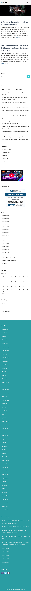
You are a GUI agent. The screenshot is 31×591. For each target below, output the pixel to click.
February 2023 (5, 460)
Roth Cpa (8, 589)
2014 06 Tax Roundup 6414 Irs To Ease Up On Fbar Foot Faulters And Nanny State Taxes (15, 531)
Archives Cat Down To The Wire (9, 260)
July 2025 (4, 364)
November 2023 (5, 428)
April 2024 (4, 418)
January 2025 (5, 386)
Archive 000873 (5, 548)
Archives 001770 (5, 221)
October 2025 (5, 354)
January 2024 (5, 425)
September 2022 (5, 474)
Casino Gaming (5, 155)
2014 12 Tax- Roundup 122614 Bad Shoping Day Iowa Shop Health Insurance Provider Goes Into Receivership (15, 543)
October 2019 (5, 506)
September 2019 (5, 510)
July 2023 (4, 442)
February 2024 (5, 421)
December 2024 (5, 389)
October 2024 (5, 396)
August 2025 (5, 361)
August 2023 (5, 439)
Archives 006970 (5, 249)
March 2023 (4, 456)
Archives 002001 (5, 235)
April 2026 (4, 336)
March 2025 (4, 379)
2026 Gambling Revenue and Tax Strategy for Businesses (15, 107)
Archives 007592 (5, 255)
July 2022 (4, 481)
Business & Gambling (7, 149)
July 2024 (4, 407)
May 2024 (4, 414)
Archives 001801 (5, 224)
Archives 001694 (5, 559)
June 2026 (4, 333)
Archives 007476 (5, 252)
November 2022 (5, 467)
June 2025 (4, 368)
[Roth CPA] (4, 2)
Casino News (5, 158)
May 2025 (4, 372)
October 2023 (5, 432)
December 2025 (5, 347)
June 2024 (4, 410)
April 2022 (4, 488)
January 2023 (5, 464)
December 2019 (5, 499)
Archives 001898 (5, 229)
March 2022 (4, 492)
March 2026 (4, 340)
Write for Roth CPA (6, 311)
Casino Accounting (6, 152)
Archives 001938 (5, 232)
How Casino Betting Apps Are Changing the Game (13, 137)
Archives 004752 (5, 246)
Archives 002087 (5, 238)
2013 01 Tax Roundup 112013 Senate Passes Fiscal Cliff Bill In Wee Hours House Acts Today (15, 522)
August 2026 (5, 329)
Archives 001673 (5, 555)
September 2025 (5, 357)
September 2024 (5, 400)
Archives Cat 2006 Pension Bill (9, 257)
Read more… (19, 37)
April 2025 (4, 375)
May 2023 (4, 449)
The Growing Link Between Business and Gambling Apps (15, 139)
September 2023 (5, 435)
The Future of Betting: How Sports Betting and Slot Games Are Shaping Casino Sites (15, 47)
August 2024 (5, 403)
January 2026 (5, 343)
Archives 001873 (5, 227)
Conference (4, 308)
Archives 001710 (5, 562)
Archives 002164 (5, 241)
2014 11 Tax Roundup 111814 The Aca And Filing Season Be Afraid (16, 537)
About (3, 303)
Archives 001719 (5, 215)
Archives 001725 (5, 218)
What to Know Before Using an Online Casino (12, 89)
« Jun (2, 293)
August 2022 (5, 478)
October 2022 (5, 471)
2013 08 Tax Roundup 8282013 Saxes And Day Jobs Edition (15, 526)
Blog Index (4, 263)
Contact (3, 306)
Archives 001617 (5, 551)
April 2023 (4, 453)
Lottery (3, 161)
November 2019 (5, 503)
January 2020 (5, 495)
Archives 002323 (5, 243)
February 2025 (5, 382)
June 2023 (4, 446)
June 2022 (4, 485)
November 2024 (5, 393)
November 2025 (5, 350)
